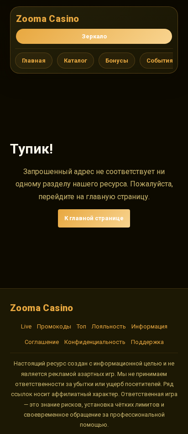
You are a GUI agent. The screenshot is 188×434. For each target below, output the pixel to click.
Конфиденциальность (94, 342)
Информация (149, 326)
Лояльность (109, 326)
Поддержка (147, 342)
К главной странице (94, 218)
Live (26, 326)
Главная (34, 60)
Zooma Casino (47, 18)
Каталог (75, 60)
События (159, 60)
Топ (81, 326)
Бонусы (116, 60)
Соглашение (42, 342)
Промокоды (54, 326)
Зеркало (94, 36)
